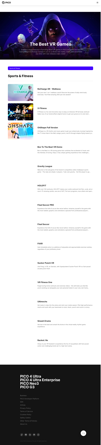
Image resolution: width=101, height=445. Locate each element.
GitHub (22, 405)
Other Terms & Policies (28, 421)
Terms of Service (26, 411)
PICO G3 (27, 387)
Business (23, 396)
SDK (21, 402)
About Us (23, 424)
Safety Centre (25, 418)
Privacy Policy (25, 408)
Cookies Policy (25, 415)
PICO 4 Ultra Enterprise (40, 380)
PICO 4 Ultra (30, 376)
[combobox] (50, 68)
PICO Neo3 (29, 383)
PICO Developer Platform (29, 399)
